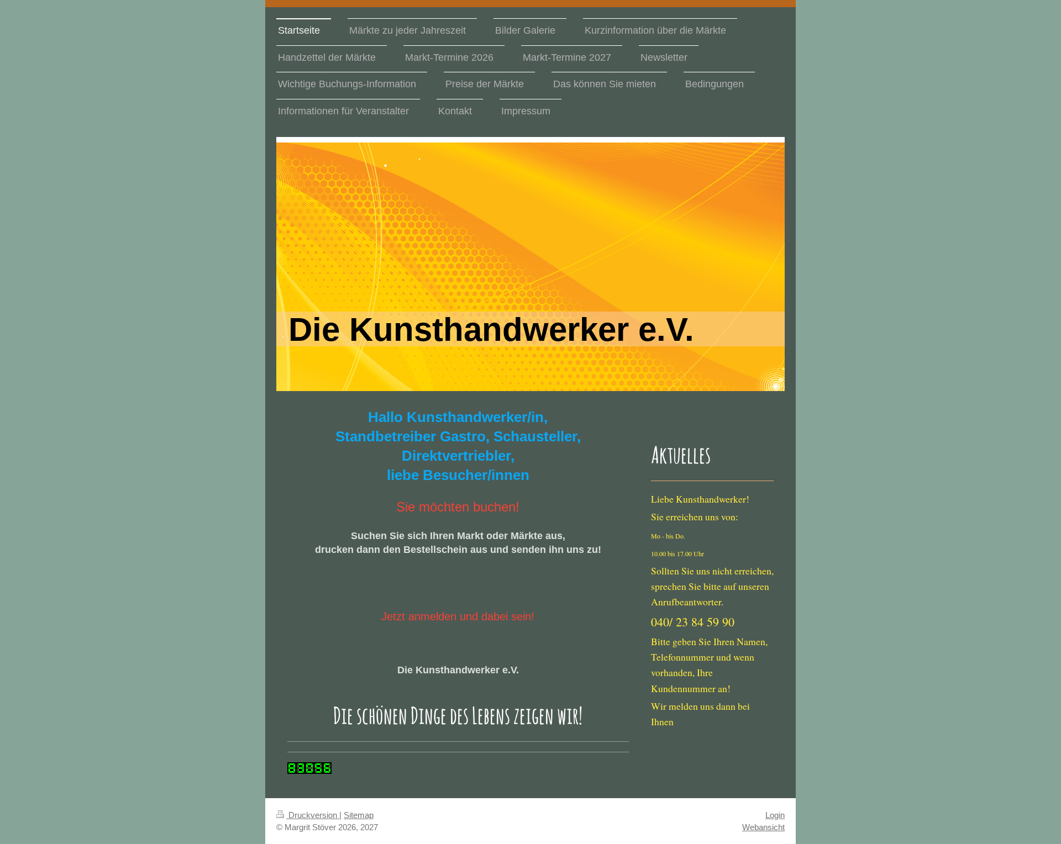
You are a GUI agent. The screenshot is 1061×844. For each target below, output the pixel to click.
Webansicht (763, 827)
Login (775, 815)
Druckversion (312, 815)
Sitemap (359, 815)
